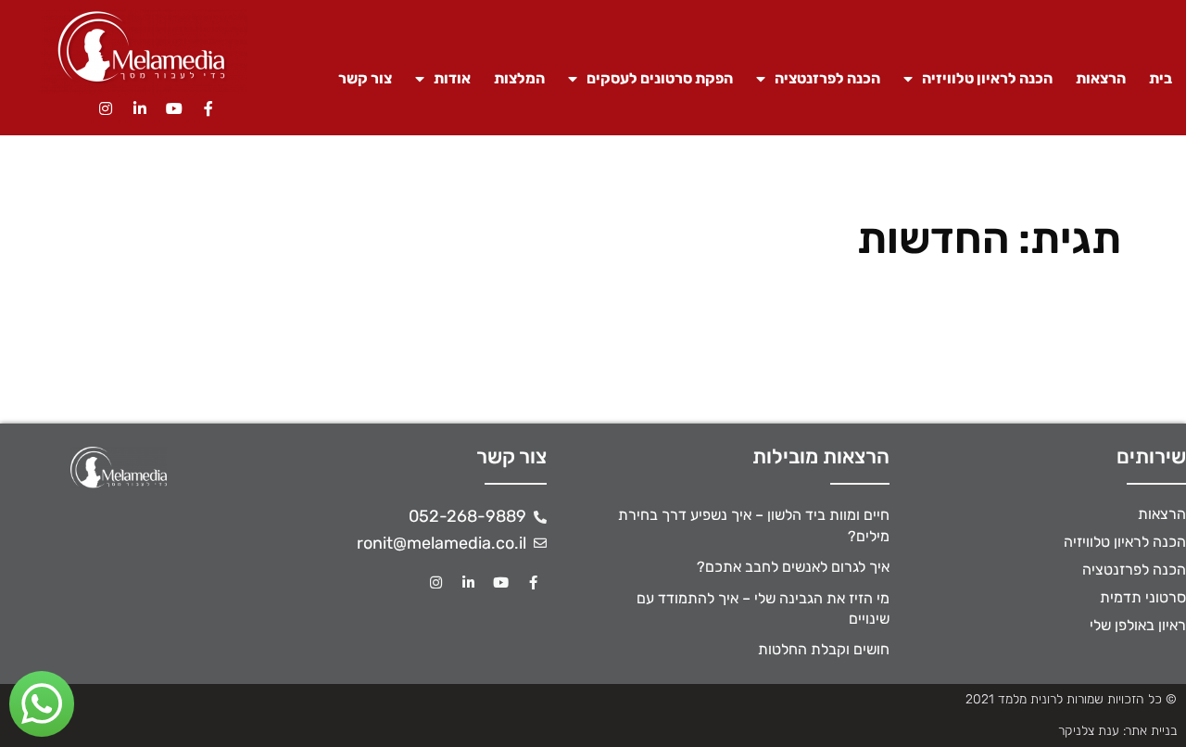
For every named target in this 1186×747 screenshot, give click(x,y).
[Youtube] (174, 108)
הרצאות (1101, 78)
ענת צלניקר (1088, 731)
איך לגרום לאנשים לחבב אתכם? (793, 567)
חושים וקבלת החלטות (824, 649)
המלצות (519, 78)
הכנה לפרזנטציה (827, 78)
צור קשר (365, 78)
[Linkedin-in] (140, 108)
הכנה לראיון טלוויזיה (987, 78)
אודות (452, 78)
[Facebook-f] (208, 108)
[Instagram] (105, 108)
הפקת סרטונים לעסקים (660, 78)
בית (1160, 78)
